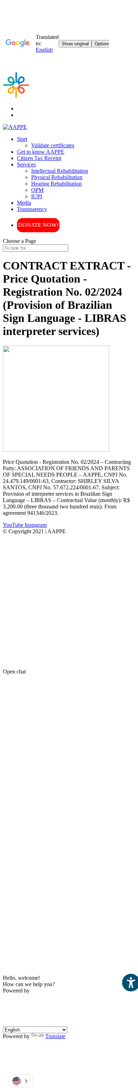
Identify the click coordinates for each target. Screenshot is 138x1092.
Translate (55, 1036)
